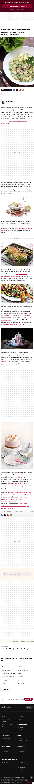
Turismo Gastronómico (9, 673)
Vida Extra (20, 719)
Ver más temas (6, 689)
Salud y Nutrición (22, 670)
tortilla (13, 22)
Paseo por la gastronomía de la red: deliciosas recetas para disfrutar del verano (15, 506)
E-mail (23, 90)
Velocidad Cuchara (14, 492)
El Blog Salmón (21, 749)
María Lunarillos (18, 495)
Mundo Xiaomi (5, 726)
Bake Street (27, 495)
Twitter (17, 90)
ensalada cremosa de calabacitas (14, 324)
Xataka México (5, 762)
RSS (17, 648)
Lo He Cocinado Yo (7, 495)
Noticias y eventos (23, 666)
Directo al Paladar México (9, 775)
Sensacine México (22, 767)
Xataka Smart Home (7, 724)
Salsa (3, 683)
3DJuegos (20, 716)
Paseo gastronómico (21, 511)
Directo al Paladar (7, 738)
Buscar (27, 699)
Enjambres (20, 676)
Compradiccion (6, 754)
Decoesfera (5, 751)
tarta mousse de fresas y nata (16, 484)
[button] (10, 101)
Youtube (10, 648)
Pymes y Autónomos (22, 751)
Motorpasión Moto (22, 740)
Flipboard (20, 90)
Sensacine (20, 727)
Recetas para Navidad (8, 676)
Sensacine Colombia (22, 770)
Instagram (14, 648)
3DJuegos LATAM (21, 762)
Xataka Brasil (5, 764)
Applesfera (5, 721)
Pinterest (21, 648)
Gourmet (4, 666)
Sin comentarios (7, 89)
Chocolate (20, 683)
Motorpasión (20, 738)
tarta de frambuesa (16, 477)
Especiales (10, 511)
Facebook (14, 90)
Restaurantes (6, 670)
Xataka (3, 716)
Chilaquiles (16, 641)
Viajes (19, 673)
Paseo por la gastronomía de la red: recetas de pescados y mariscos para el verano (14, 499)
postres (19, 22)
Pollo (19, 680)
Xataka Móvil (5, 719)
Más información (26, 782)
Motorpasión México (22, 775)
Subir (28, 707)
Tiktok (28, 648)
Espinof (19, 730)
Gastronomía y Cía (25, 492)
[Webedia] (6, 708)
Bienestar (5, 680)
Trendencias (5, 749)
